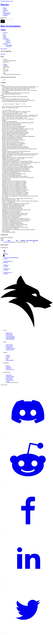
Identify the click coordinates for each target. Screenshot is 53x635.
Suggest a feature (10, 349)
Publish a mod (9, 334)
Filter (2, 238)
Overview (5, 32)
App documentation (10, 336)
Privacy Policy (9, 378)
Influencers (8, 368)
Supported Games (10, 376)
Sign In (11, 1)
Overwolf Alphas (10, 380)
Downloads (35, 240)
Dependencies (9, 45)
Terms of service (9, 377)
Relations (5, 43)
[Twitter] (27, 633)
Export (7, 41)
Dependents (8, 46)
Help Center (8, 375)
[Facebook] (27, 534)
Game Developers (10, 369)
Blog (7, 359)
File (4, 33)
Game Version (29, 240)
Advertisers (8, 367)
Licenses (8, 381)
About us (8, 355)
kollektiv (5, 64)
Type (2, 240)
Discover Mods (9, 344)
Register (8, 1)
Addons (3, 30)
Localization (6, 38)
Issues (4, 36)
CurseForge (3, 1)
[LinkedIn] (27, 583)
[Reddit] (27, 484)
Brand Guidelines (10, 360)
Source (4, 37)
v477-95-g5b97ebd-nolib (8, 242)
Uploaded (22, 240)
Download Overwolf (10, 348)
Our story (8, 356)
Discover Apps (9, 346)
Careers (7, 357)
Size (17, 240)
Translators (8, 42)
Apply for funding (10, 339)
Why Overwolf (9, 335)
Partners (8, 365)
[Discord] (27, 435)
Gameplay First (9, 347)
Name (8, 240)
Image (4, 35)
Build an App (9, 332)
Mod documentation (10, 337)
